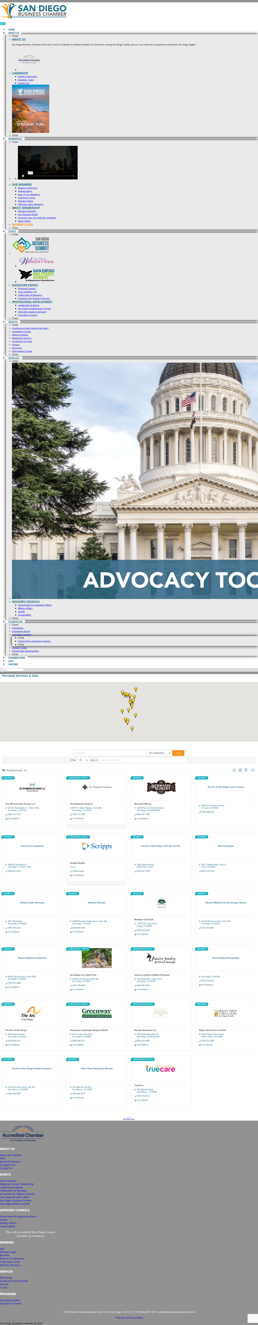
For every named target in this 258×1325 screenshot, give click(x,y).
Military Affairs (8, 1223)
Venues (4, 1284)
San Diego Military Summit (15, 1203)
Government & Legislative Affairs (18, 1216)
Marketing (6, 1277)
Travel (3, 1287)
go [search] (179, 753)
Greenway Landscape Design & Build (89, 1030)
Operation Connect (10, 1303)
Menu (3, 23)
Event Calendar (8, 1180)
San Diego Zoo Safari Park (83, 975)
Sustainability (7, 1226)
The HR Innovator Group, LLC (20, 804)
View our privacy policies (129, 1317)
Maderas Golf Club (143, 919)
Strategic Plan (8, 1165)
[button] (122, 711)
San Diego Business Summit (15, 1200)
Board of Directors (10, 1161)
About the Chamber (11, 1155)
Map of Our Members (12, 1258)
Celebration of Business (13, 1190)
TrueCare (138, 1085)
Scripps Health (77, 863)
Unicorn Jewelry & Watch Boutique (152, 975)
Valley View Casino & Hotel (212, 1030)
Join (2, 1248)
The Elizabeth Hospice (81, 804)
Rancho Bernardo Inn (145, 1030)
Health (3, 1219)
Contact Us (6, 1168)
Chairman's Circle (9, 1261)
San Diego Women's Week (14, 1197)
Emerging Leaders (10, 1300)
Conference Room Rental (14, 1281)
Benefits (4, 1255)
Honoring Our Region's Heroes (17, 1194)
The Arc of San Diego (16, 1030)
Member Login (8, 1252)
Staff (2, 1158)
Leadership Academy (11, 1187)
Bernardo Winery (142, 804)
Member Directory (10, 1265)
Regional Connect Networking (17, 1184)
